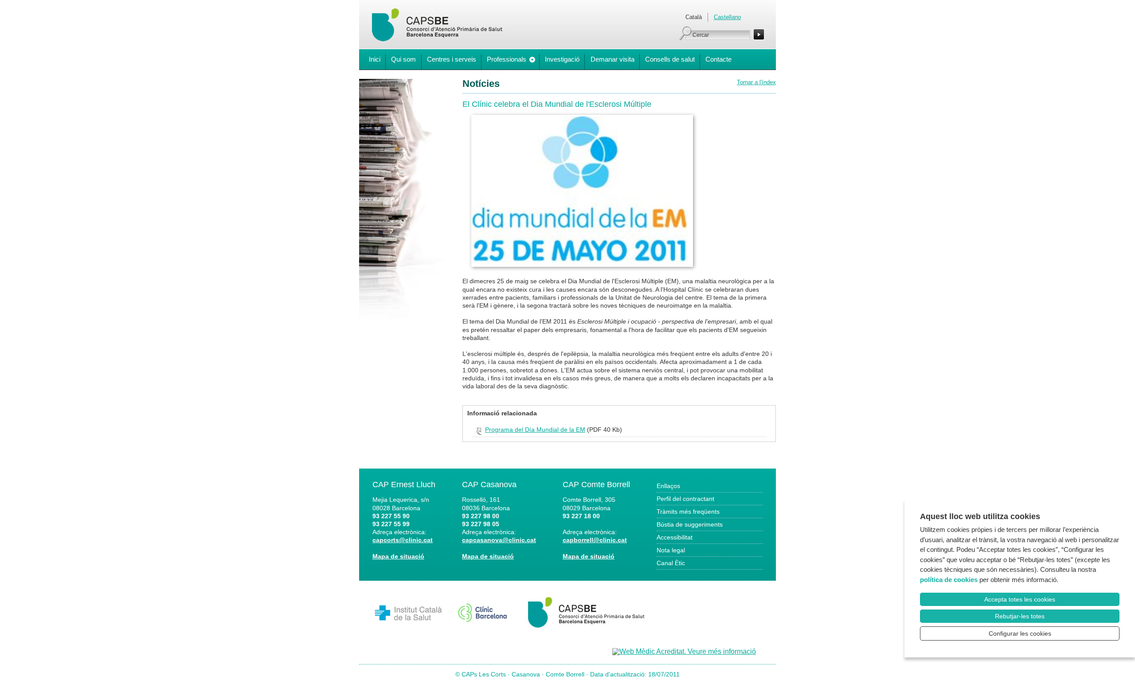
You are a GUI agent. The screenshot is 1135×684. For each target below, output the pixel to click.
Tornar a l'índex (756, 82)
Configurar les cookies (1020, 633)
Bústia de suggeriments (690, 524)
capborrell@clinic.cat (595, 539)
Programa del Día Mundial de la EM (535, 429)
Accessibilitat (675, 537)
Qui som (403, 59)
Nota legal (671, 550)
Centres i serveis (451, 59)
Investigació (562, 59)
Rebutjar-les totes (1020, 616)
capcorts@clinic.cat (402, 539)
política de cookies (949, 579)
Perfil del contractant (685, 499)
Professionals (506, 59)
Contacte (718, 59)
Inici (374, 59)
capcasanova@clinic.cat (499, 539)
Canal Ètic (671, 563)
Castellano (727, 17)
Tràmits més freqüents (688, 511)
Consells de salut (670, 59)
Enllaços (668, 486)
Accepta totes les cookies (1019, 599)
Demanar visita (612, 59)
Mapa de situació (398, 556)
